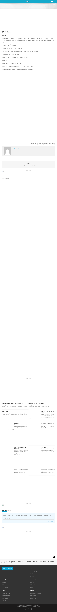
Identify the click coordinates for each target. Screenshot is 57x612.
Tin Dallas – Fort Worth (32, 561)
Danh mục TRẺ (33, 571)
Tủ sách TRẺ (33, 595)
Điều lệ (31, 574)
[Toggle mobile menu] (55, 1)
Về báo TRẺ (5, 598)
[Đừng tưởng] (33, 450)
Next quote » (50, 521)
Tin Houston (20, 561)
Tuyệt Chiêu (44, 468)
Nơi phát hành (6, 595)
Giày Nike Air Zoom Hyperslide (36, 403)
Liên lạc (4, 600)
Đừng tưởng (43, 447)
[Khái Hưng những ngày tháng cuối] (7, 456)
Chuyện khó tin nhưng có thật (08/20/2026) (12, 403)
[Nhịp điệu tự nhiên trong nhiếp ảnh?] (7, 424)
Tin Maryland (14, 563)
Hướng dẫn (32, 576)
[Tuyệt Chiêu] (33, 470)
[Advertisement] (28, 19)
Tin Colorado (51, 561)
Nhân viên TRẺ (6, 593)
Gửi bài (4, 582)
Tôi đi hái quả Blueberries (47, 422)
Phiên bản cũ (33, 598)
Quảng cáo (32, 584)
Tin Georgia (12, 561)
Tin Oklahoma (5, 563)
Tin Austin (43, 561)
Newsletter (5, 587)
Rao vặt (32, 582)
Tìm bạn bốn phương (35, 593)
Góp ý (3, 584)
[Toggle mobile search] (52, 1)
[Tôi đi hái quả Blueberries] (33, 432)
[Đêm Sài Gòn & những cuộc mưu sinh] (33, 414)
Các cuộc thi (33, 587)
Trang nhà (8, 568)
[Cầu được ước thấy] (7, 471)
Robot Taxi (5, 411)
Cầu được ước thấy (19, 468)
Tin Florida (4, 561)
